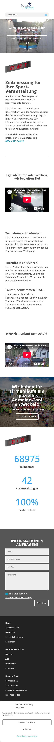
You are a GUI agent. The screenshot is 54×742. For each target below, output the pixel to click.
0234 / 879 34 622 (14, 141)
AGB (7, 659)
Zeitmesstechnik (12, 627)
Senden (41, 603)
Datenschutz (10, 663)
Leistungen (10, 632)
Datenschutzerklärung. (18, 597)
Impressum (10, 668)
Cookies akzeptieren (27, 722)
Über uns (9, 654)
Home (7, 623)
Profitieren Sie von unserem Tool (27, 40)
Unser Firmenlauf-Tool (14, 649)
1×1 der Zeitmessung (14, 637)
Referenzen (10, 642)
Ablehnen (27, 729)
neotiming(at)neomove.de (16, 690)
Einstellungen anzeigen (27, 736)
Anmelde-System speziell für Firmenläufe (27, 29)
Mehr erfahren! (27, 416)
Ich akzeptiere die (18, 595)
